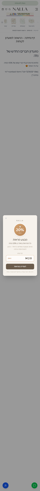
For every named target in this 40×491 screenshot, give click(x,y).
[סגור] (6, 218)
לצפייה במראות (20, 266)
